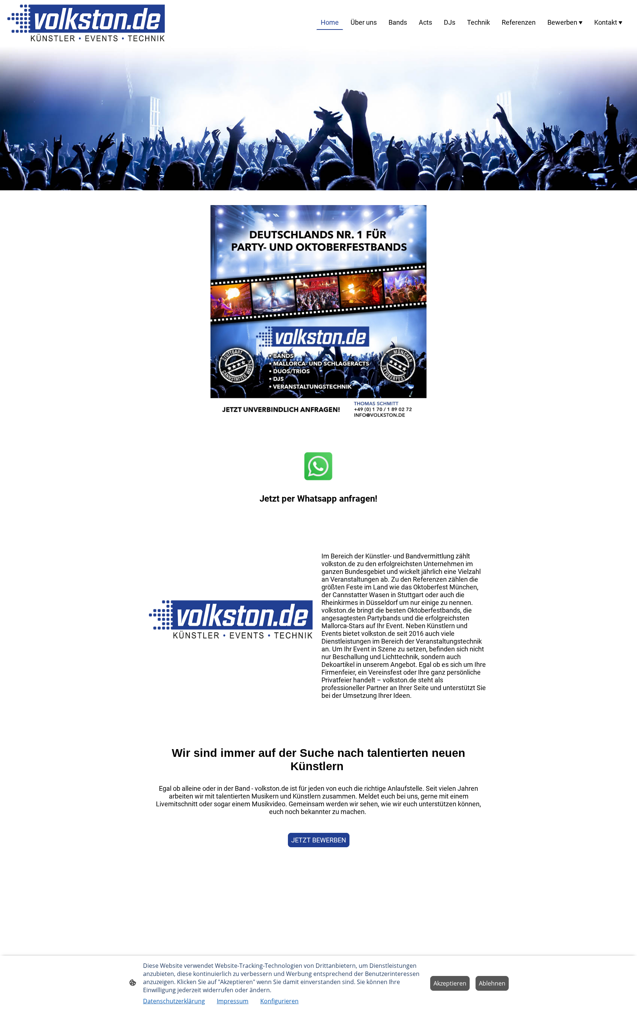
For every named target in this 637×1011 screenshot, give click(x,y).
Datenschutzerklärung (174, 1001)
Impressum (232, 1001)
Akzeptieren (450, 983)
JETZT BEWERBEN (318, 840)
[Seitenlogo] (86, 22)
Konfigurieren (279, 1001)
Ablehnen (492, 983)
